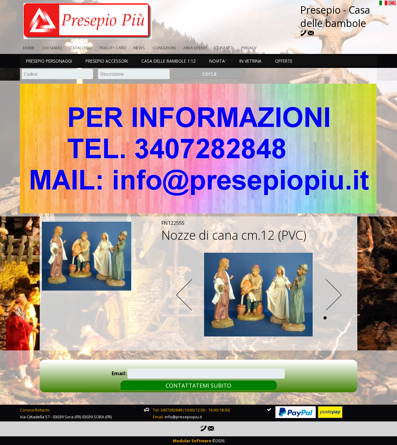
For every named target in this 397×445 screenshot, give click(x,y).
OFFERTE (283, 61)
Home (29, 48)
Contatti (224, 48)
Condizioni (164, 48)
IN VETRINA (250, 61)
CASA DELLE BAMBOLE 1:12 (168, 61)
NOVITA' (217, 61)
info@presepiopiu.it (183, 417)
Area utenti (195, 48)
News (139, 48)
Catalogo (81, 48)
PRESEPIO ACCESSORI (107, 61)
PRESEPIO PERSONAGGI (49, 61)
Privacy (248, 48)
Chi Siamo (52, 48)
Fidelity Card (113, 48)
